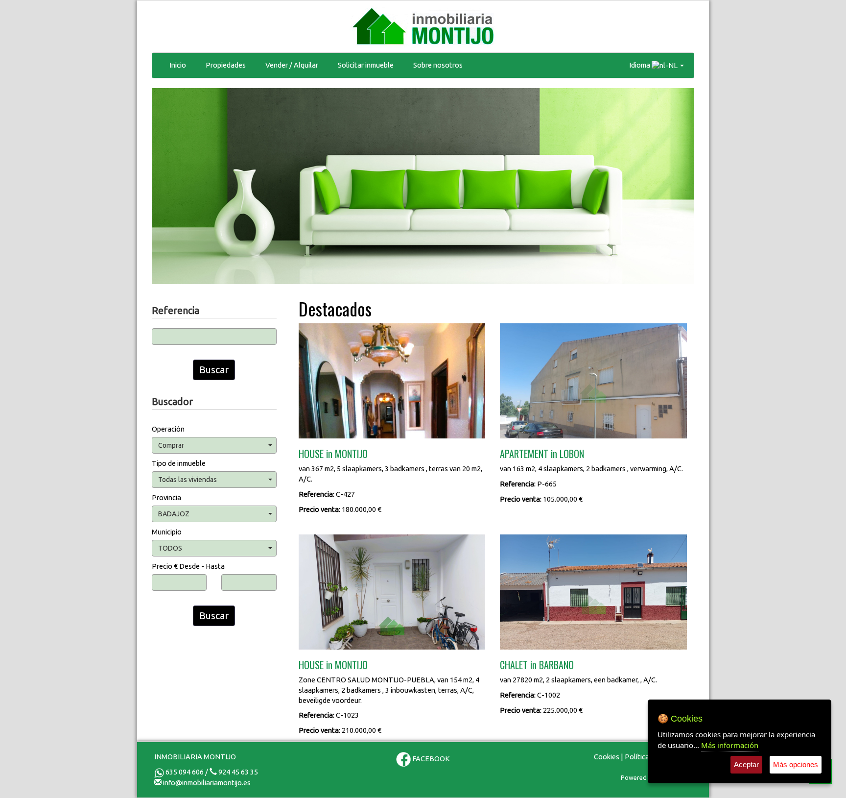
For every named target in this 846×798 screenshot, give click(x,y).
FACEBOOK (430, 758)
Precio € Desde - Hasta (188, 566)
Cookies (606, 756)
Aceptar (746, 764)
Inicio (177, 65)
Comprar (171, 445)
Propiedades (226, 65)
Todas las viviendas (187, 480)
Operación (168, 429)
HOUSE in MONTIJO (333, 453)
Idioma (640, 65)
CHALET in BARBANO (537, 664)
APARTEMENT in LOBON (542, 453)
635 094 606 (184, 772)
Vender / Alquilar (291, 65)
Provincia (166, 497)
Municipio (167, 532)
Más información (729, 745)
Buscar (214, 369)
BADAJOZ (173, 514)
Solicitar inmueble (366, 65)
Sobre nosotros (438, 65)
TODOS (170, 548)
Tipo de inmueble (179, 463)
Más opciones (795, 764)
